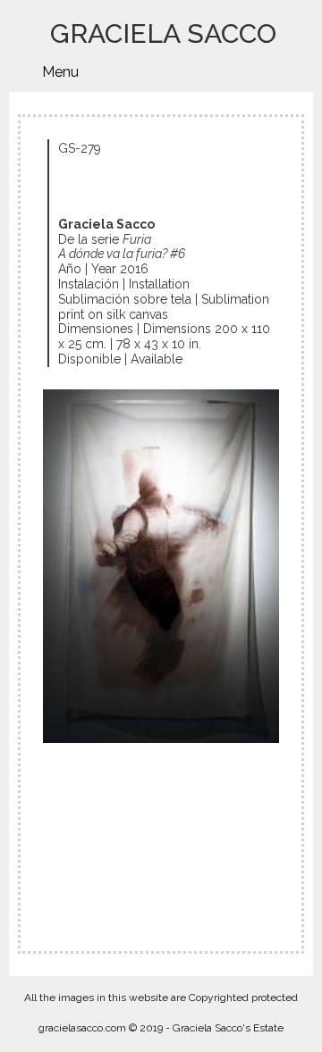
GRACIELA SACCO (163, 33)
